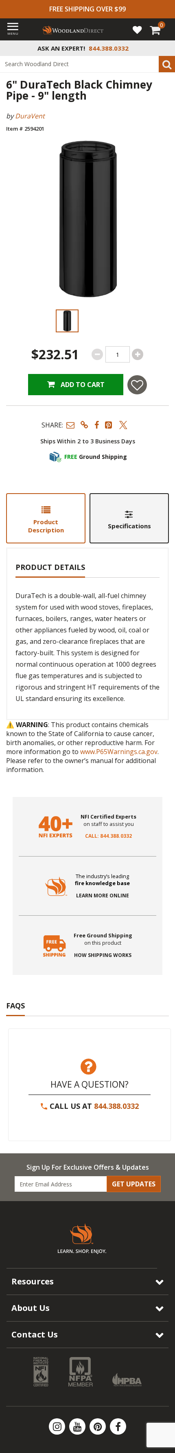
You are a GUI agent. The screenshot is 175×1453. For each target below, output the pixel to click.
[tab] (45, 518)
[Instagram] (58, 1426)
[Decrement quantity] (97, 354)
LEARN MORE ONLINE (102, 895)
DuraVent (30, 115)
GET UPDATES (133, 1183)
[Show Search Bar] (164, 48)
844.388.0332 (116, 1106)
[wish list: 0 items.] (137, 29)
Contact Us (34, 1334)
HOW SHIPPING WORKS (102, 955)
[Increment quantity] (137, 354)
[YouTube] (78, 1426)
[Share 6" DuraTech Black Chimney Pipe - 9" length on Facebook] (96, 424)
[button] (70, 424)
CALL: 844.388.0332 (108, 836)
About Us (30, 1307)
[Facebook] (118, 1426)
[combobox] (87, 64)
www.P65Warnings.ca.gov (119, 751)
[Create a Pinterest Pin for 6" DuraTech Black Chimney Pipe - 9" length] (109, 424)
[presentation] (67, 320)
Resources (32, 1281)
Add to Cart (82, 384)
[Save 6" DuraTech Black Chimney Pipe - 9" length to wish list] (137, 384)
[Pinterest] (98, 1426)
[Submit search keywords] (167, 64)
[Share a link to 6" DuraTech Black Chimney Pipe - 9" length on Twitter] (123, 424)
